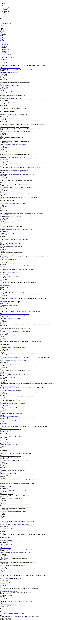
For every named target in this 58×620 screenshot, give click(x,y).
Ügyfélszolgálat (4, 613)
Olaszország (28, 616)
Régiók (15, 616)
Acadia (4, 47)
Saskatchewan (2, 40)
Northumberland (5, 56)
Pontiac (4, 52)
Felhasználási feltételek (10, 613)
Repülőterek (12, 616)
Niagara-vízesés (2, 36)
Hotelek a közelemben (22, 613)
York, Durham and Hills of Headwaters (8, 53)
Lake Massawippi (5, 49)
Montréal (2, 39)
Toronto (1, 37)
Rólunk (1, 613)
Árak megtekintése (3, 30)
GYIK (7, 613)
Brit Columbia (2, 31)
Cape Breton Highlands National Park (8, 55)
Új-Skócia (1, 35)
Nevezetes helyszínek (20, 616)
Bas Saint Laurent (5, 51)
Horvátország (31, 616)
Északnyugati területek (3, 34)
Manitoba (1, 32)
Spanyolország (35, 616)
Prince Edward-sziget (3, 38)
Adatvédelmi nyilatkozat (16, 613)
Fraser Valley (5, 46)
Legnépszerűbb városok (6, 616)
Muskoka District (5, 44)
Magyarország (25, 616)
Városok (10, 616)
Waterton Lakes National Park (7, 57)
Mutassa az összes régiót (3, 59)
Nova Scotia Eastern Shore (6, 54)
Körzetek (17, 616)
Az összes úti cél (39, 616)
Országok (1, 616)
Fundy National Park (6, 48)
